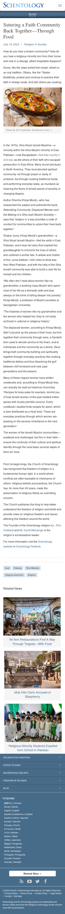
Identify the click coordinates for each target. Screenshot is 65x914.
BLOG (32, 14)
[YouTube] (29, 881)
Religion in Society (35, 44)
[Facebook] (45, 881)
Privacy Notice (11, 893)
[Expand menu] (32, 757)
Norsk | (12, 850)
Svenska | (12, 861)
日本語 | (12, 839)
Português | (15, 854)
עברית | (11, 832)
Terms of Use (26, 893)
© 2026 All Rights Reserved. (31, 890)
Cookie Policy (41, 893)
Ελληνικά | (12, 828)
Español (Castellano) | (18, 814)
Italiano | (11, 836)
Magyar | (13, 843)
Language (8, 798)
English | (11, 810)
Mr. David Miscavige (31, 530)
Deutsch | (12, 821)
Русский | (12, 858)
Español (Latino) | (16, 817)
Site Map (18, 896)
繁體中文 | (12, 803)
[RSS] (21, 881)
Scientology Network (28, 546)
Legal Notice (56, 893)
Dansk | (11, 806)
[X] (37, 881)
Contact (8, 896)
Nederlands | (13, 847)
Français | (12, 825)
